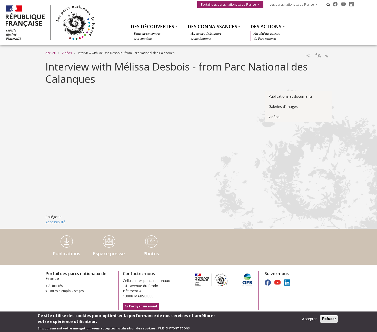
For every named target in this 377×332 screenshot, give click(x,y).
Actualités (55, 286)
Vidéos (67, 53)
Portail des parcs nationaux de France (228, 4)
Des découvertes (152, 26)
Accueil (50, 53)
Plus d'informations (174, 328)
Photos (151, 253)
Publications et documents (291, 96)
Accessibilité (55, 221)
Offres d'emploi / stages (66, 291)
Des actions (266, 26)
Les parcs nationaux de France (292, 4)
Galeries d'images (283, 106)
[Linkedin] (351, 4)
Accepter (309, 318)
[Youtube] (343, 4)
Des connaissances (212, 26)
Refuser (329, 319)
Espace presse (109, 253)
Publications (66, 253)
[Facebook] (335, 4)
